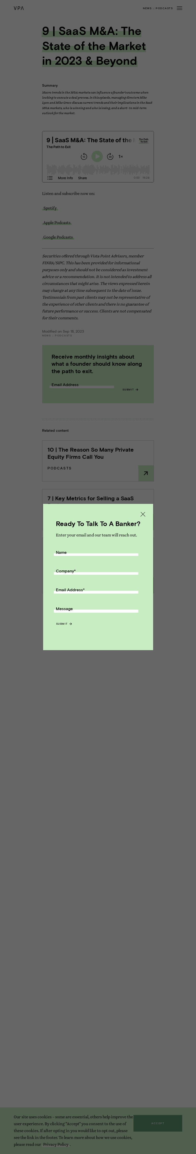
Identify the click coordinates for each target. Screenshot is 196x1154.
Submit (62, 623)
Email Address (70, 589)
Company (66, 570)
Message (64, 608)
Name (61, 552)
